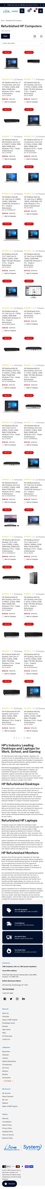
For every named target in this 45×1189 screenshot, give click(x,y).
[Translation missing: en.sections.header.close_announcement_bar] (43, 5)
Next (28, 738)
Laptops (5, 1058)
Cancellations (6, 1122)
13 (24, 738)
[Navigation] (40, 10)
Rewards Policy (7, 1138)
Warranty (5, 1118)
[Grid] (34, 36)
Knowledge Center (8, 1023)
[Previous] (5, 5)
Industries (5, 1016)
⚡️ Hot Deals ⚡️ (7, 1081)
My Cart (5, 1100)
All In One (5, 1068)
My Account (6, 1093)
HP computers (14, 767)
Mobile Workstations (9, 1061)
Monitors (5, 1071)
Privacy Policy (7, 1128)
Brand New (6, 1051)
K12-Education (7, 1036)
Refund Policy (7, 1125)
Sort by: (5, 43)
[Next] (40, 5)
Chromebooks (7, 1064)
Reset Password (7, 1096)
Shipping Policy (7, 1131)
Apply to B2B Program (9, 1020)
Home (2, 20)
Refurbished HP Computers (14, 20)
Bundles (5, 1074)
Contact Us (6, 1039)
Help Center (6, 1029)
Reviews (5, 1026)
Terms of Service (8, 1135)
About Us (5, 1013)
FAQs (4, 1033)
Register (5, 1103)
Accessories (6, 1077)
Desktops (5, 1055)
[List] (41, 36)
